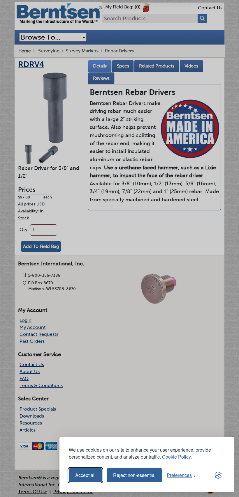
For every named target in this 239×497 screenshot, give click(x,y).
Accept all (85, 475)
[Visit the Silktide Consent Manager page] (218, 475)
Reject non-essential (134, 475)
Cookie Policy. (177, 456)
